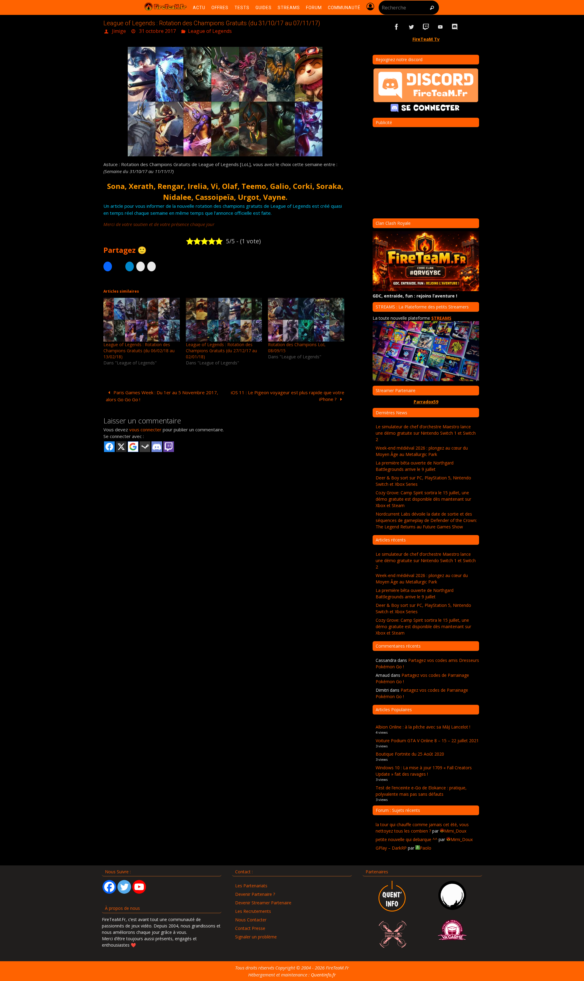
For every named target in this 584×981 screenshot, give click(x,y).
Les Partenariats (251, 886)
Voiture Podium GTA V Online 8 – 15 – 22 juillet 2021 (427, 740)
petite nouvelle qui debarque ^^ (406, 839)
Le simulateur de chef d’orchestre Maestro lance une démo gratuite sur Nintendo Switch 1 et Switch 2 (426, 433)
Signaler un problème (256, 937)
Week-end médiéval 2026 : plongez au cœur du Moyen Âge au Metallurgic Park (422, 451)
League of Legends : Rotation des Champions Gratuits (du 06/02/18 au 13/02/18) (139, 351)
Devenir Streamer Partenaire (263, 903)
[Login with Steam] (145, 446)
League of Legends (210, 31)
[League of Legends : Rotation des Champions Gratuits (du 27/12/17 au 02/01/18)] (224, 319)
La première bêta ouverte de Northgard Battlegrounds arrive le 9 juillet (415, 466)
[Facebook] (109, 887)
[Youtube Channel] (139, 887)
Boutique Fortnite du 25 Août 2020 (410, 754)
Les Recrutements (253, 911)
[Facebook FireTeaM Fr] (396, 27)
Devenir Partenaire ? (255, 894)
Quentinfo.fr (323, 975)
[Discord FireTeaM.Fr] (455, 27)
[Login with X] (121, 446)
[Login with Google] (133, 446)
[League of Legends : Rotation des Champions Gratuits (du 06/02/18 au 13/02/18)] (141, 319)
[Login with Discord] (156, 446)
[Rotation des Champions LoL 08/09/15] (306, 319)
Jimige (119, 31)
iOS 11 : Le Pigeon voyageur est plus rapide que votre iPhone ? (287, 395)
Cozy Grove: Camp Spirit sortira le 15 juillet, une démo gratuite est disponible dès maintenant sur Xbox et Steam (423, 499)
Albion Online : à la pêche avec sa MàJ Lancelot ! (423, 727)
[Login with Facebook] (109, 446)
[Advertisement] (225, 500)
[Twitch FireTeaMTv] (426, 27)
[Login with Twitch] (168, 446)
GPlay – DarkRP (391, 848)
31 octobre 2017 (157, 31)
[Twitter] (124, 887)
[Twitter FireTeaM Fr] (411, 27)
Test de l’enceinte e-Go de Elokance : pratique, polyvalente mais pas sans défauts (421, 791)
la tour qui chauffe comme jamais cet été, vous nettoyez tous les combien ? (422, 828)
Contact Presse (250, 928)
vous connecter (145, 429)
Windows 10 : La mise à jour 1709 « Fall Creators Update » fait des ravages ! (424, 771)
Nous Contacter (250, 920)
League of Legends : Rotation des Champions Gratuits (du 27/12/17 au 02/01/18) (221, 351)
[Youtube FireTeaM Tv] (440, 27)
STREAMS (441, 318)
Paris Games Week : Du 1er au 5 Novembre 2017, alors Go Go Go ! (162, 396)
